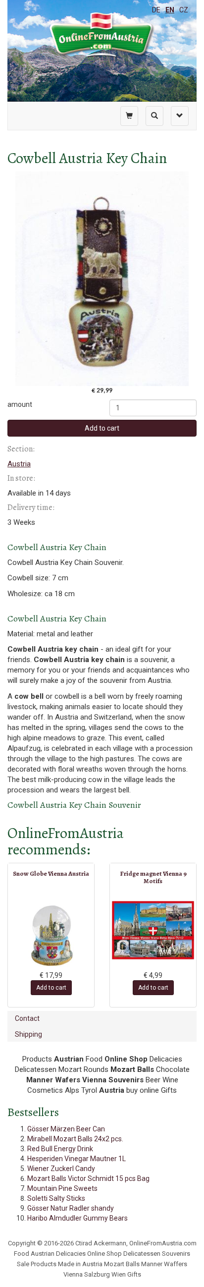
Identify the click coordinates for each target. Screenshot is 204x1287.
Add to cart (102, 428)
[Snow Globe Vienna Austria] (51, 935)
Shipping (28, 1034)
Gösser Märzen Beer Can (66, 1129)
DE (156, 10)
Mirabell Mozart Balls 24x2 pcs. (75, 1139)
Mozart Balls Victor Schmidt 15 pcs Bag (88, 1178)
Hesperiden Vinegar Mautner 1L (76, 1159)
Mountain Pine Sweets (62, 1188)
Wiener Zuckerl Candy (61, 1169)
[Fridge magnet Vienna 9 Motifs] (153, 930)
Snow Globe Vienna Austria (51, 873)
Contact (27, 1018)
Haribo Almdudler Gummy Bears (77, 1218)
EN (169, 10)
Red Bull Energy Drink (60, 1149)
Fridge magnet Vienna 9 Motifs (153, 877)
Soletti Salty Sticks (56, 1198)
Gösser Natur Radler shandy (70, 1208)
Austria (19, 463)
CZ (183, 10)
